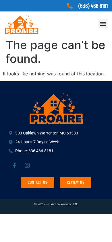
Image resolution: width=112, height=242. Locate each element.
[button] (103, 23)
